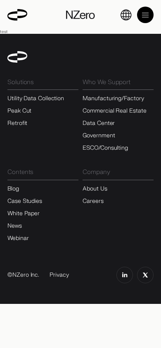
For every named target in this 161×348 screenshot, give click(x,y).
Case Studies (24, 201)
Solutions (20, 82)
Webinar (17, 238)
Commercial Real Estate (114, 110)
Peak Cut (19, 110)
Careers (93, 201)
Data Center (99, 123)
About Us (95, 188)
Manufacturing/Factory (113, 98)
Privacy (59, 274)
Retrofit (17, 123)
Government (99, 135)
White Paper (23, 213)
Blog (13, 188)
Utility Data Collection (35, 98)
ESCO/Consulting (105, 147)
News (14, 225)
